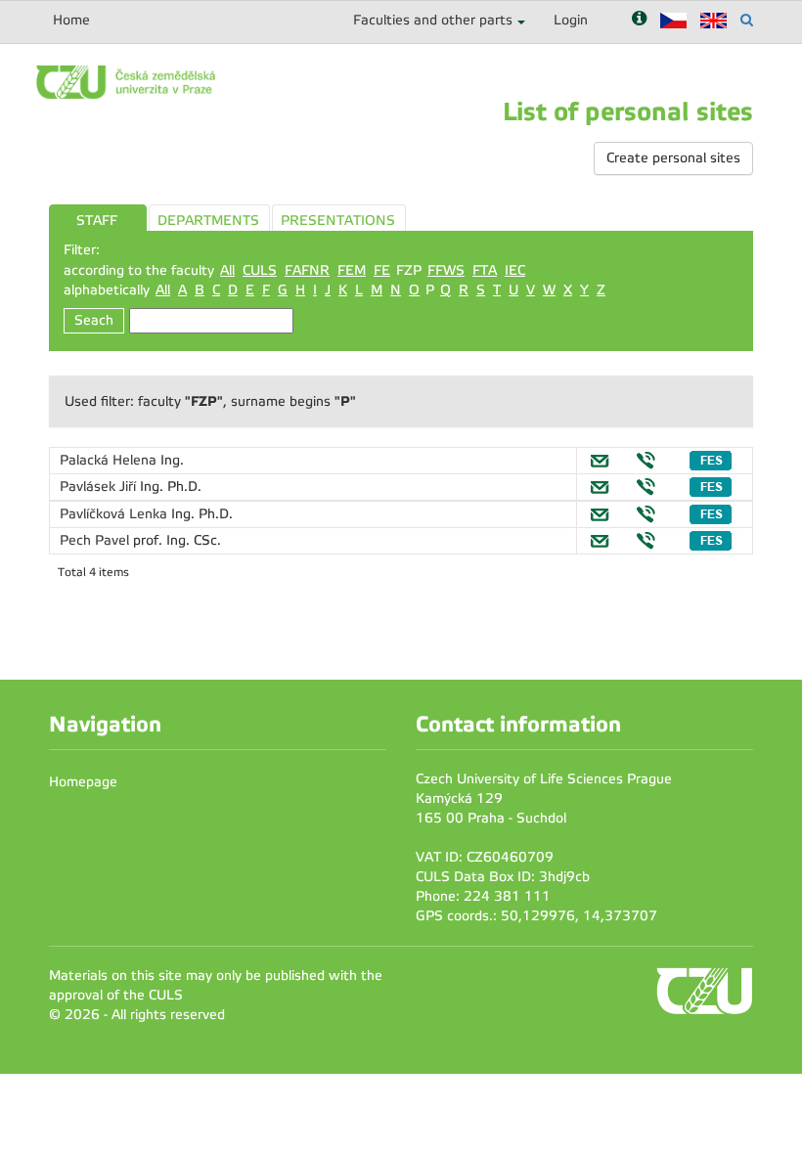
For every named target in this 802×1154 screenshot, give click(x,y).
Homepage (83, 782)
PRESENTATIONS (338, 220)
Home (71, 20)
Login (571, 20)
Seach (93, 320)
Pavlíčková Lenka (115, 514)
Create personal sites (673, 158)
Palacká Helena (110, 460)
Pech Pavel (96, 540)
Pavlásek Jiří (100, 486)
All (227, 270)
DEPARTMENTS (208, 220)
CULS (260, 270)
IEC (515, 270)
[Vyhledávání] (746, 20)
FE (382, 270)
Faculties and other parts (432, 20)
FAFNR (307, 270)
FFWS (446, 270)
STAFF (96, 220)
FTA (484, 270)
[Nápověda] (639, 20)
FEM (351, 270)
